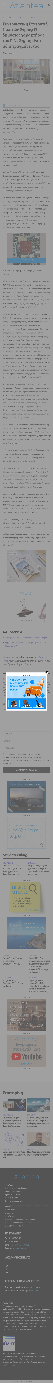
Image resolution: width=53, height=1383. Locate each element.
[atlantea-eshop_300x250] (26, 708)
